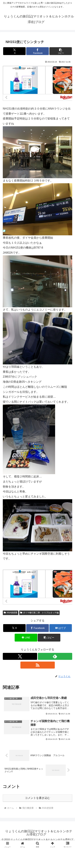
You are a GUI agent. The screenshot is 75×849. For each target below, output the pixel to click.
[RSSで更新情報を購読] (37, 665)
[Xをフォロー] (20, 656)
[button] (60, 51)
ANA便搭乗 (12, 612)
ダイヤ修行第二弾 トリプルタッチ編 (41, 612)
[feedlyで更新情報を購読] (55, 656)
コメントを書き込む (37, 797)
